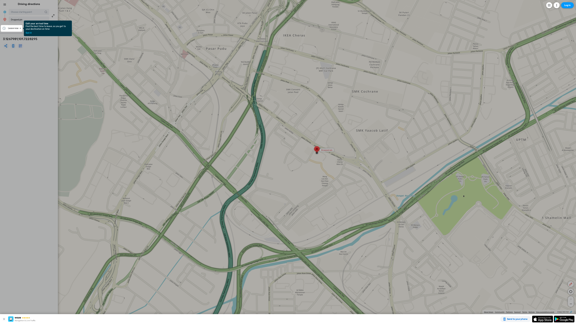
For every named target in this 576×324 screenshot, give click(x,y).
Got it (29, 33)
